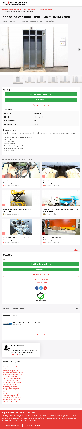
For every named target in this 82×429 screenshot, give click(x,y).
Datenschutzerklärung (29, 420)
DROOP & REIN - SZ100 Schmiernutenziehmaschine (19, 238)
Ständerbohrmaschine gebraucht (13, 394)
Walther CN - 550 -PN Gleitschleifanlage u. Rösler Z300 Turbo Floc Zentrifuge (61, 209)
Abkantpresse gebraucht (10, 371)
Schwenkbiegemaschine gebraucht (13, 373)
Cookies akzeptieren (12, 425)
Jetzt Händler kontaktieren (41, 94)
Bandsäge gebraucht (9, 384)
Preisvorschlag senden (41, 105)
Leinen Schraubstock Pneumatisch (14, 181)
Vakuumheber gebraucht (10, 396)
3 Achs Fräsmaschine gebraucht (12, 378)
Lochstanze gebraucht (10, 386)
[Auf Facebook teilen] (37, 288)
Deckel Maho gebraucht (10, 376)
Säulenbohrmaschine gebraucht (12, 374)
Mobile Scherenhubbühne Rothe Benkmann (17, 209)
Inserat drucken (41, 283)
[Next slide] (79, 49)
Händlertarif (15, 354)
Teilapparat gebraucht (10, 401)
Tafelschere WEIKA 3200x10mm (53, 238)
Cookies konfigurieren (32, 425)
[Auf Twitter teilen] (41, 288)
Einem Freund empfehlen (41, 279)
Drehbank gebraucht (9, 369)
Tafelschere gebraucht (10, 367)
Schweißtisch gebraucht (10, 392)
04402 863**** (41, 100)
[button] (18, 79)
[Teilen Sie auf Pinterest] (45, 288)
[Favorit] (3, 176)
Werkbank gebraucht (9, 390)
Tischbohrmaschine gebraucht (12, 382)
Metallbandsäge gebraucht (11, 380)
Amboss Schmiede (49, 181)
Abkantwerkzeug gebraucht (11, 399)
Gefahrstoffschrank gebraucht (12, 398)
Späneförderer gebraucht (11, 388)
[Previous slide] (2, 49)
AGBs (38, 420)
